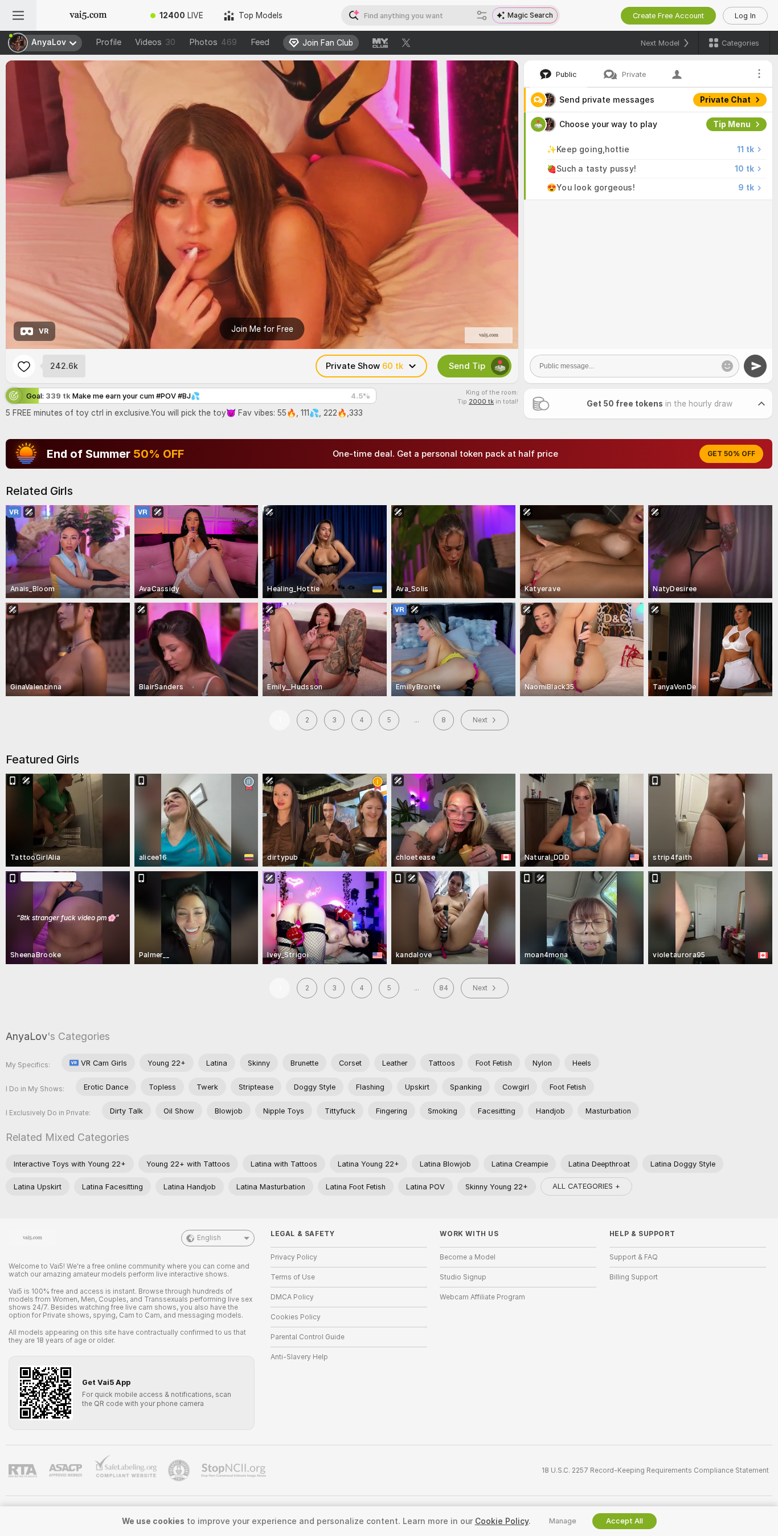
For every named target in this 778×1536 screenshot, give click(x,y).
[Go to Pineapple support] (180, 1470)
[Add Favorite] (24, 366)
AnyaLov (26, 1036)
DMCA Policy (292, 1297)
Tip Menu (732, 124)
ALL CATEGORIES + (586, 1186)
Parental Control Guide (308, 1337)
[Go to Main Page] (88, 15)
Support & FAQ (633, 1257)
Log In (745, 15)
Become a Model (468, 1257)
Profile (108, 42)
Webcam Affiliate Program (482, 1297)
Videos (155, 42)
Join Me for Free (262, 329)
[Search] (482, 15)
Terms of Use (293, 1277)
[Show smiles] (727, 366)
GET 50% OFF (731, 454)
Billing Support (633, 1277)
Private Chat (725, 99)
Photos (213, 42)
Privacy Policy (294, 1257)
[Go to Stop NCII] (234, 1470)
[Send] (755, 366)
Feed (260, 42)
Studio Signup (463, 1277)
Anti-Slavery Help (299, 1357)
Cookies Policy (296, 1317)
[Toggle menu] (18, 15)
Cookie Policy (502, 1521)
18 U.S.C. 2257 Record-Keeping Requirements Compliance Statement (655, 1470)
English (209, 1238)
